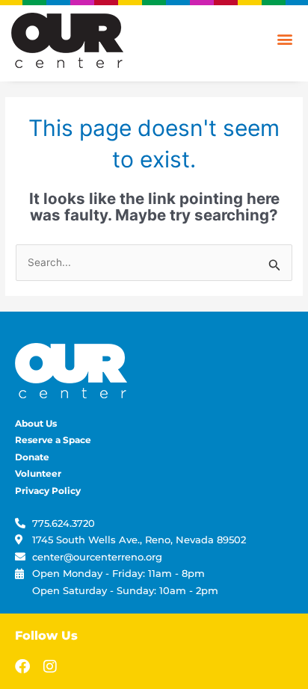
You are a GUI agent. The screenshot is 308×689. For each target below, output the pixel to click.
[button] (284, 38)
